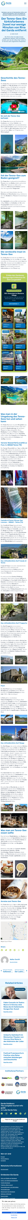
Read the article (8, 1011)
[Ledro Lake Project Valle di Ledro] (20, 340)
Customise (14, 1215)
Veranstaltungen (5, 1189)
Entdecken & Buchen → (6, 325)
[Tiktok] (25, 1113)
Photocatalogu (5, 1158)
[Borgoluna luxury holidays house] (8, 319)
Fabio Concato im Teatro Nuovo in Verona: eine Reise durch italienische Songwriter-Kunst (14, 1005)
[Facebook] (2, 1113)
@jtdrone (9, 152)
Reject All (14, 1217)
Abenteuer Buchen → (18, 325)
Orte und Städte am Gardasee (9, 1178)
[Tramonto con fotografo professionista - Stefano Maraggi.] (8, 361)
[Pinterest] (20, 1113)
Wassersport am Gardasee (8, 1191)
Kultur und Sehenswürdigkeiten (9, 1180)
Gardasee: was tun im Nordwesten (11, 12)
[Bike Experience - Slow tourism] (20, 319)
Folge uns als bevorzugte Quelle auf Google (15, 1120)
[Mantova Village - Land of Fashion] (8, 340)
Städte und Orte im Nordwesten (16, 15)
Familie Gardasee (5, 1183)
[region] (14, 1209)
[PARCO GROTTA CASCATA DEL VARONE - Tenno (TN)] (20, 361)
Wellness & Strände (6, 1194)
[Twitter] (11, 1113)
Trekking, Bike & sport (7, 1185)
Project (3, 1157)
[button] (2, 950)
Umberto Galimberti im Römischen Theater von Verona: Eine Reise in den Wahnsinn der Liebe (14, 1038)
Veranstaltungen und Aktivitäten (10, 1187)
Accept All (14, 1212)
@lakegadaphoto (7, 227)
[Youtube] (16, 1113)
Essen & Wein (4, 1196)
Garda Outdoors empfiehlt (8, 1198)
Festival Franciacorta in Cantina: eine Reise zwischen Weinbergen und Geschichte (14, 1056)
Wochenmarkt (4, 1169)
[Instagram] (6, 1113)
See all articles (13, 962)
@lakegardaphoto (21, 227)
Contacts (3, 1160)
